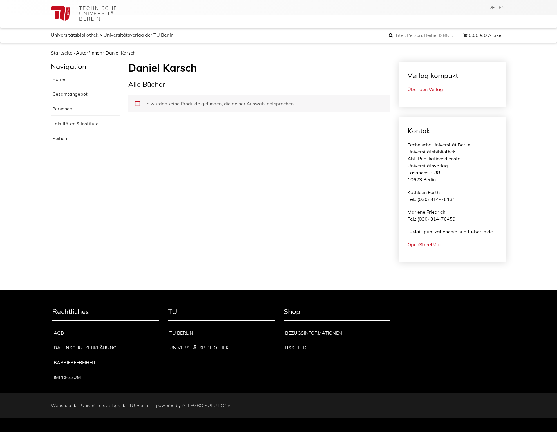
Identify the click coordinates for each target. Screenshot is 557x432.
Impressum (67, 377)
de (492, 7)
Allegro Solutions (206, 405)
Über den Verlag (425, 89)
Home (58, 79)
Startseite (62, 53)
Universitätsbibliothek (74, 35)
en (502, 7)
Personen (62, 109)
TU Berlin (181, 333)
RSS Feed (296, 348)
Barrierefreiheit (75, 362)
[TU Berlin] (83, 14)
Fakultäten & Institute (75, 123)
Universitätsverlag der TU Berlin (138, 35)
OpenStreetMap (425, 244)
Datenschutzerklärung (85, 348)
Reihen (59, 138)
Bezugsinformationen (313, 333)
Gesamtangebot (70, 94)
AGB (59, 333)
